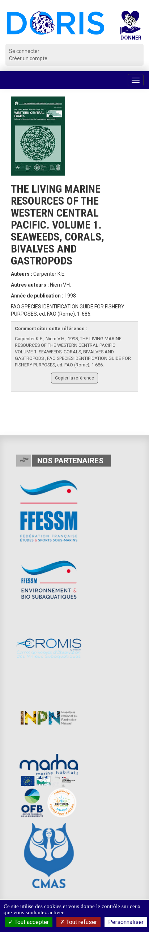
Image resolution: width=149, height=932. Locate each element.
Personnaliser (126, 922)
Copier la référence (74, 378)
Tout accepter (31, 922)
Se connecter (24, 51)
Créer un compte (28, 58)
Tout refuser (81, 922)
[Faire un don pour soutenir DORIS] (130, 27)
